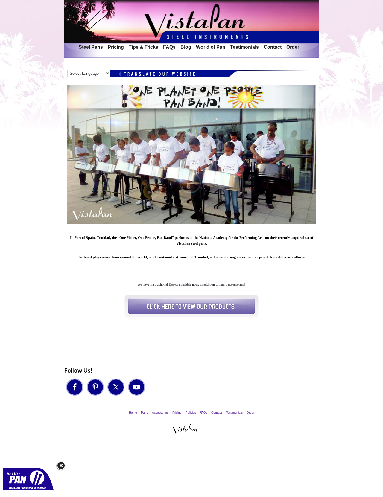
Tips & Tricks (143, 47)
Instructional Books (164, 284)
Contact (273, 47)
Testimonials (244, 47)
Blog (185, 47)
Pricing (116, 47)
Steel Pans (89, 47)
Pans (144, 412)
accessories (236, 284)
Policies (191, 412)
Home (133, 412)
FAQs (169, 47)
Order (292, 47)
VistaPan (191, 21)
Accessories (160, 412)
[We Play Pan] (30, 492)
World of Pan (210, 47)
